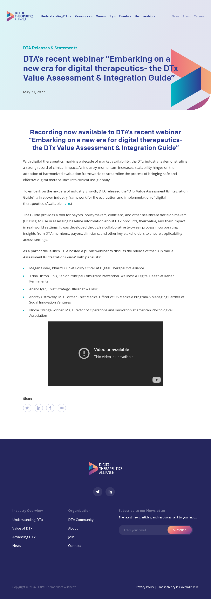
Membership (143, 16)
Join (71, 537)
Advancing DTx (23, 537)
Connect (74, 545)
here (66, 203)
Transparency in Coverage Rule (178, 587)
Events (124, 16)
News (175, 16)
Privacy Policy (145, 587)
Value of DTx (22, 528)
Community (104, 16)
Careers (199, 16)
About (187, 16)
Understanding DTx (55, 16)
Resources (82, 16)
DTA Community (81, 519)
